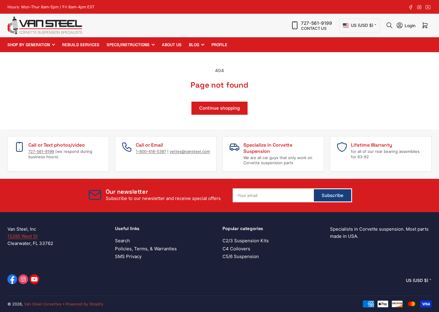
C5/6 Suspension (240, 256)
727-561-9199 (316, 23)
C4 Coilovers (236, 249)
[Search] (389, 25)
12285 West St (22, 236)
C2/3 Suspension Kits (245, 240)
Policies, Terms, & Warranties (146, 249)
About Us (172, 44)
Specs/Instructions (128, 44)
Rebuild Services (80, 44)
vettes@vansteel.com (190, 151)
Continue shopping (219, 108)
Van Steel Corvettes (43, 304)
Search (122, 240)
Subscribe (332, 195)
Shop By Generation (28, 44)
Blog (194, 44)
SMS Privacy (128, 256)
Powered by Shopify (84, 304)
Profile (219, 44)
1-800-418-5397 (151, 151)
